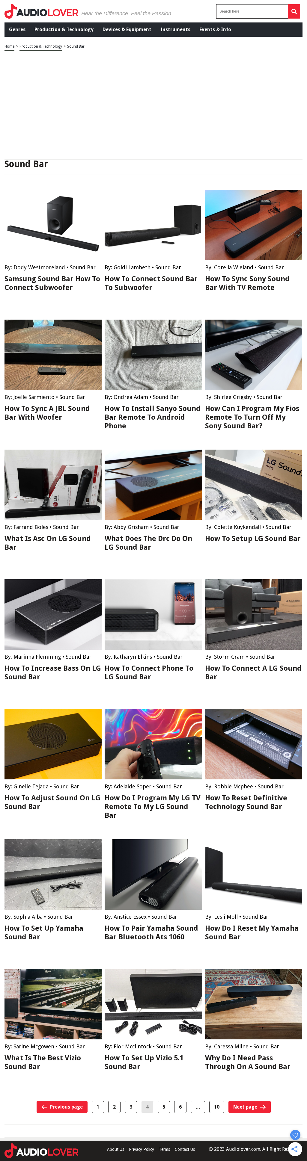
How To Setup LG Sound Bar (253, 538)
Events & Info (215, 29)
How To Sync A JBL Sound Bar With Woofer (47, 412)
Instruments (175, 29)
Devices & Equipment (127, 29)
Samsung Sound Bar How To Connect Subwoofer (52, 283)
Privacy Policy (141, 1149)
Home (9, 46)
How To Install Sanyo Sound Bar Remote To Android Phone (153, 417)
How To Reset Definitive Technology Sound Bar (246, 802)
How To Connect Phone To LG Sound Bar (149, 672)
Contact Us (185, 1149)
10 (216, 1107)
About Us (115, 1149)
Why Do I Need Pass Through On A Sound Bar (248, 1062)
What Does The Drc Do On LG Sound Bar (148, 542)
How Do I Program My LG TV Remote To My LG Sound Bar (153, 807)
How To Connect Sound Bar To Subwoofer (151, 283)
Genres (17, 29)
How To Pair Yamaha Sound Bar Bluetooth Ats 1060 (151, 932)
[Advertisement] (153, 106)
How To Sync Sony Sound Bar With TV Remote (247, 283)
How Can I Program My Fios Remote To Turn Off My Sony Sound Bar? (252, 417)
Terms (164, 1149)
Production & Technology (64, 29)
